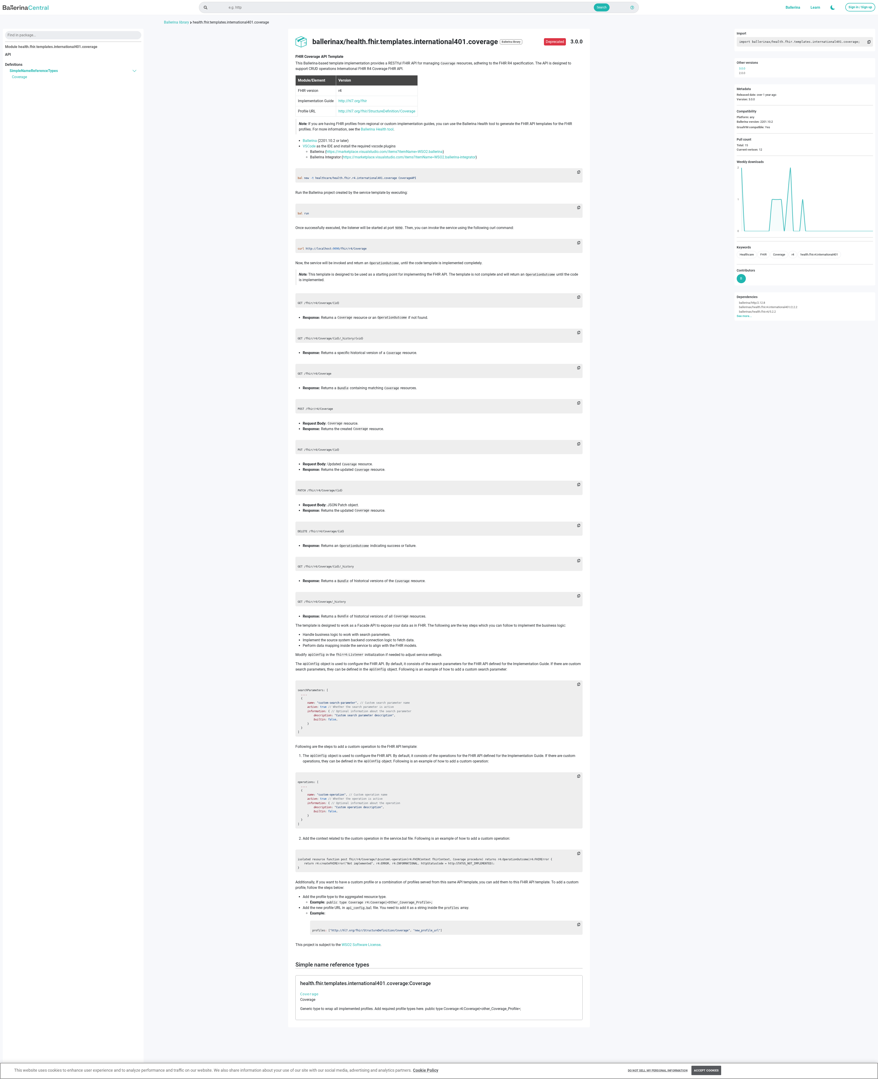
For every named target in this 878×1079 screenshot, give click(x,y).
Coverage (19, 77)
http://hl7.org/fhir (352, 101)
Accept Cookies (706, 1070)
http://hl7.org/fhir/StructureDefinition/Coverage (376, 111)
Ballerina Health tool (377, 129)
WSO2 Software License (361, 945)
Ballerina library (176, 22)
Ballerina (793, 7)
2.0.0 (742, 73)
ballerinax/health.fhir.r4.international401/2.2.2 (768, 307)
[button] (832, 7)
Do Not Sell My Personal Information (658, 1070)
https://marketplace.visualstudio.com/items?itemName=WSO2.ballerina (384, 151)
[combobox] (419, 7)
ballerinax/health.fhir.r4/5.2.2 (757, 311)
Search (602, 7)
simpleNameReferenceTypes (34, 71)
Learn (815, 7)
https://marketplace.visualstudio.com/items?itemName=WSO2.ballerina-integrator (409, 157)
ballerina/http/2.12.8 (752, 302)
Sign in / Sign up (860, 7)
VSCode (309, 146)
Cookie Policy (425, 1070)
